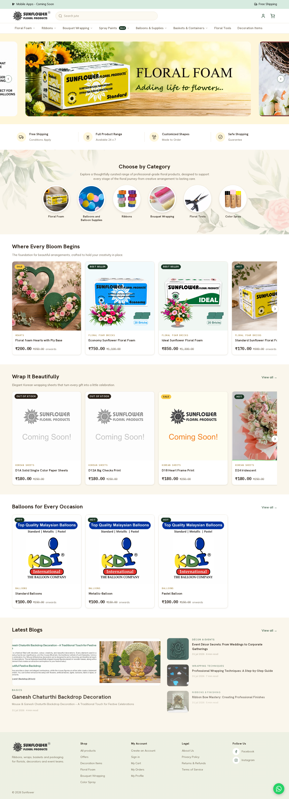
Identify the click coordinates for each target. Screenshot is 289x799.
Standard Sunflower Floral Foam (185, 340)
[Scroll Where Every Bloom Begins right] (275, 308)
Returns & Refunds (194, 763)
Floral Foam (23, 28)
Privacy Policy (190, 757)
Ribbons (47, 28)
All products (88, 750)
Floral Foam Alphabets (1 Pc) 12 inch (261, 340)
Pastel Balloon (172, 593)
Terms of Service (192, 769)
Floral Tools (222, 28)
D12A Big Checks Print (31, 470)
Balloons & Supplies (150, 28)
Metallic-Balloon (100, 593)
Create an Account (143, 750)
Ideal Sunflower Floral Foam (108, 340)
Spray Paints (112, 28)
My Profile (137, 776)
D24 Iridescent (172, 470)
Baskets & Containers (188, 28)
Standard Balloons (28, 593)
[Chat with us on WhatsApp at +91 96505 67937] (278, 788)
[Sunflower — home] (31, 15)
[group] (144, 309)
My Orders (137, 769)
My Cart (136, 763)
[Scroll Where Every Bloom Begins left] (13, 308)
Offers (84, 757)
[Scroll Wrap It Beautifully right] (275, 438)
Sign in (135, 757)
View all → (269, 377)
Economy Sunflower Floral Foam (38, 340)
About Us (188, 750)
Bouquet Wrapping (76, 28)
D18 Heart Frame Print (104, 470)
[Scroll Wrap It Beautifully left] (13, 438)
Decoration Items (249, 28)
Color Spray (88, 782)
